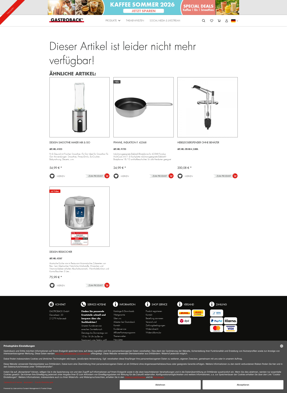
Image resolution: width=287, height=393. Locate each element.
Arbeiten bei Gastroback (124, 322)
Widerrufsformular (153, 332)
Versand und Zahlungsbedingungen (155, 324)
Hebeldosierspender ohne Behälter (198, 142)
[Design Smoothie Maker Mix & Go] (79, 107)
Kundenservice (120, 329)
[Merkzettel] (212, 21)
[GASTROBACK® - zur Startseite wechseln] (66, 20)
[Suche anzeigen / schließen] (204, 21)
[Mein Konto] (227, 21)
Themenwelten (120, 336)
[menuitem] (112, 21)
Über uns (117, 318)
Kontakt (117, 325)
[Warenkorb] (219, 21)
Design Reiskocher (60, 251)
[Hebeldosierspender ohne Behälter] (207, 107)
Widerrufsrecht (152, 329)
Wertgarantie (119, 314)
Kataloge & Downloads (124, 311)
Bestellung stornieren (154, 318)
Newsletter (118, 339)
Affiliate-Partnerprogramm (124, 332)
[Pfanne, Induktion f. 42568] (143, 107)
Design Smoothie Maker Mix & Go (69, 142)
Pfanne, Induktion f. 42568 (129, 142)
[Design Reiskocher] (79, 217)
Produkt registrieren (154, 311)
